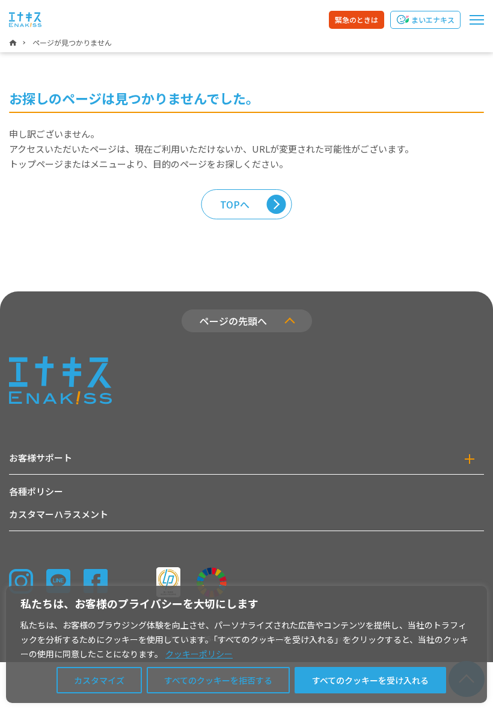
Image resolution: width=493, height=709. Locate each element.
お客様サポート (40, 457)
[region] (246, 644)
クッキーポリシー (199, 654)
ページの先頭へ (233, 321)
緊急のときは (356, 19)
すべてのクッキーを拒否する (218, 680)
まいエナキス (433, 19)
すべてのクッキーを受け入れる (370, 680)
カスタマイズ (99, 680)
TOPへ (235, 204)
